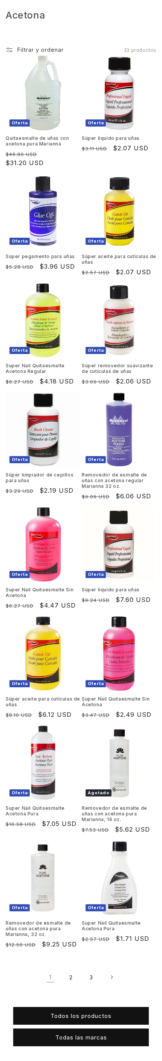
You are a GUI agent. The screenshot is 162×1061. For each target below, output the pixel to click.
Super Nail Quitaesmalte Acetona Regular (35, 368)
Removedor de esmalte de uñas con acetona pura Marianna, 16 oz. (114, 813)
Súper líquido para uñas (111, 138)
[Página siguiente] (111, 977)
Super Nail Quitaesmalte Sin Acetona (39, 592)
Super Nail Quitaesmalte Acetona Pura (35, 811)
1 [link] (50, 977)
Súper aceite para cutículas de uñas (119, 259)
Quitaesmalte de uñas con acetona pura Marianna (37, 141)
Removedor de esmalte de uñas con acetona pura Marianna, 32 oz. (38, 928)
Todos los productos (81, 1015)
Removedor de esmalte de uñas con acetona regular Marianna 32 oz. (114, 480)
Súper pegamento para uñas (40, 256)
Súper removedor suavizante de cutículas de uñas (117, 368)
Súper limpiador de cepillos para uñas (39, 477)
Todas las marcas (81, 1037)
